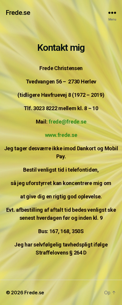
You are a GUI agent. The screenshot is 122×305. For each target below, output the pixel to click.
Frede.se (18, 13)
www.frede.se (61, 135)
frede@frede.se (67, 121)
